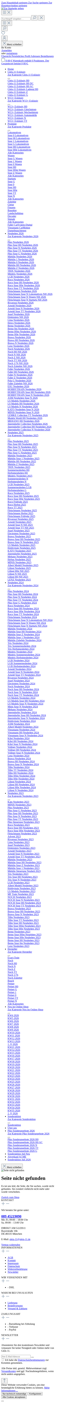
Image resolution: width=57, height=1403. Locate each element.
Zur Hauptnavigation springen (26, 4)
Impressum (13, 1263)
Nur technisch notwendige (14, 1394)
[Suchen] (34, 18)
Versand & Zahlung (17, 1308)
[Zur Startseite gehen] (12, 8)
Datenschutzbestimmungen (31, 1360)
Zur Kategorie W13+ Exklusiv (23, 100)
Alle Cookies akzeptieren (14, 1397)
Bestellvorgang (15, 1305)
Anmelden (6, 50)
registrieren (11, 53)
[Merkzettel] (3, 34)
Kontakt (12, 1260)
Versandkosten (8, 1371)
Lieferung (12, 1302)
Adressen (36, 56)
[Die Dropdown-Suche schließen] (41, 18)
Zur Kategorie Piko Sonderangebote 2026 (28, 1133)
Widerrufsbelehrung (17, 1269)
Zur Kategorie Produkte (19, 126)
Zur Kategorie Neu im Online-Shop (25, 1009)
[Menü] (6, 12)
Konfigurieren (35, 1394)
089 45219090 (11, 1216)
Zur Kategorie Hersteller (20, 952)
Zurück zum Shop (10, 1197)
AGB (10, 1257)
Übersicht (6, 56)
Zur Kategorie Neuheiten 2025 (23, 435)
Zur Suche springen (38, 2)
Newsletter (13, 1272)
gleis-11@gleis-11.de (20, 1239)
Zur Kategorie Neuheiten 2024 (23, 585)
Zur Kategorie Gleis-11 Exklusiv (24, 74)
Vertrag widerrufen (10, 1244)
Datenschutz (14, 1266)
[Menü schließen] (9, 78)
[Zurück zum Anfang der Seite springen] (4, 1380)
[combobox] (16, 19)
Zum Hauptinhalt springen (14, 2)
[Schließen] (2, 1401)
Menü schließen (14, 44)
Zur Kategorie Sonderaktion (22, 1119)
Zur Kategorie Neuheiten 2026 (23, 236)
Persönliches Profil (21, 56)
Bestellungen (47, 56)
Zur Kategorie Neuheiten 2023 (23, 796)
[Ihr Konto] (4, 38)
